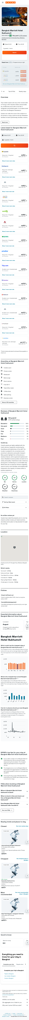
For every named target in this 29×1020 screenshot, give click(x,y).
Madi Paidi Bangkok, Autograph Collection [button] (12, 913)
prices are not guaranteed (8, 994)
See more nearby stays (22, 826)
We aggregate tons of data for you (12, 1002)
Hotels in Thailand (7, 1015)
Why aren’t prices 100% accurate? (12, 1005)
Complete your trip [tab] (8, 964)
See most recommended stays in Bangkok (21, 893)
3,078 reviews (23, 35)
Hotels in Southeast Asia (18, 1015)
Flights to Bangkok (9, 974)
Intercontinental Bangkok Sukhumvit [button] (10, 845)
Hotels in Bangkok (8, 978)
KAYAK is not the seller (8, 999)
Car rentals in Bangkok (10, 976)
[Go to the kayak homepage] (10, 2)
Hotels (13, 1013)
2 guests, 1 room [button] (8, 48)
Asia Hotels (19, 1013)
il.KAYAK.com (7, 1013)
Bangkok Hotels (5, 1016)
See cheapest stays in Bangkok (22, 859)
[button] (3, 2)
